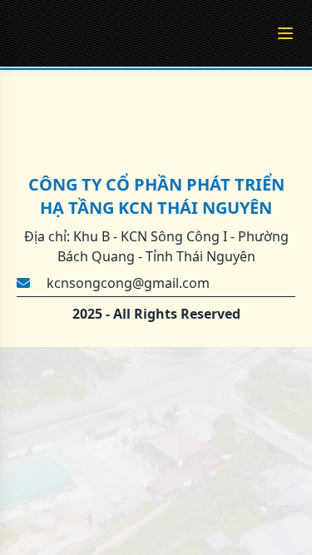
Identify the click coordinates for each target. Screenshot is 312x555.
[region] (156, 277)
